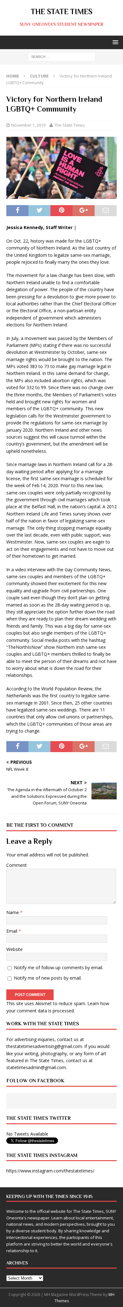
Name (13, 912)
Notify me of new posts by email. (48, 978)
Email (12, 931)
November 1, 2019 (28, 125)
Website (14, 949)
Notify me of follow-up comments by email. (58, 967)
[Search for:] (62, 57)
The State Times (69, 125)
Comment (16, 865)
